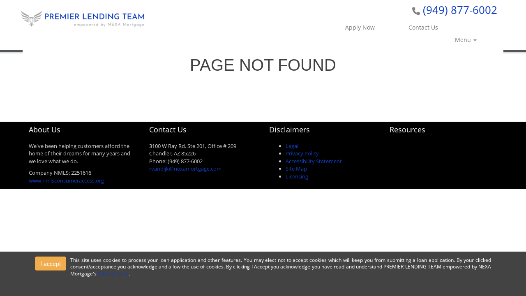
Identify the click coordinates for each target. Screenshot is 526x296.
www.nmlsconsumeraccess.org (66, 180)
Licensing (297, 176)
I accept (50, 263)
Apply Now (360, 27)
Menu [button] (464, 40)
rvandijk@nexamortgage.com (185, 168)
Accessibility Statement (314, 161)
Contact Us (423, 27)
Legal (292, 146)
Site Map (296, 168)
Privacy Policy (302, 153)
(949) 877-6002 (460, 9)
